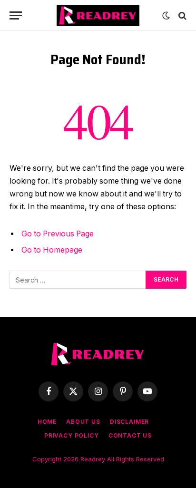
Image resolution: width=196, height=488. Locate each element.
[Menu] (16, 15)
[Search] (181, 15)
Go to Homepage (51, 249)
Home (47, 421)
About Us (83, 421)
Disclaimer (129, 421)
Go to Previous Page (57, 233)
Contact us (130, 435)
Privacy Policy (71, 435)
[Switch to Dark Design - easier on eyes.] (166, 15)
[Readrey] (98, 15)
